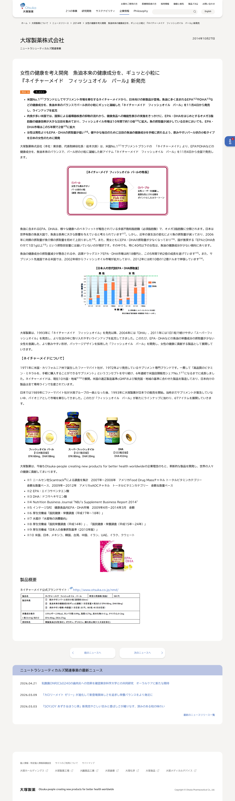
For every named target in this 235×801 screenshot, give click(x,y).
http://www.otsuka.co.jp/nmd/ (96, 589)
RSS (24, 92)
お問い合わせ (208, 4)
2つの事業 (71, 11)
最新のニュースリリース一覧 (199, 715)
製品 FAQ (193, 4)
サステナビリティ (105, 11)
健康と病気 (179, 4)
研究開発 (86, 11)
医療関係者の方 (149, 4)
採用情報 (165, 4)
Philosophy (141, 11)
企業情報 (124, 11)
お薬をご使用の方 (129, 4)
